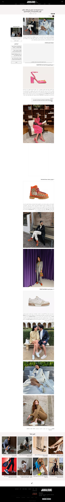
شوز (49, 428)
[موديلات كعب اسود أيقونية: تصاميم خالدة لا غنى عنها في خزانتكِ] (55, 466)
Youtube (40, 495)
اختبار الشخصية (34, 490)
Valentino (28, 428)
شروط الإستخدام (23, 497)
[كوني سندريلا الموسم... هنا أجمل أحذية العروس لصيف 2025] (55, 445)
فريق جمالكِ (28, 497)
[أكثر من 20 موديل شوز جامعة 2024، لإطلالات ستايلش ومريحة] (24, 445)
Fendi (34, 428)
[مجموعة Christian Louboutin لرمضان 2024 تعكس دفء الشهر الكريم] (9, 466)
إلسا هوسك (37, 428)
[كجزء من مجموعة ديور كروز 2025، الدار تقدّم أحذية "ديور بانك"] (40, 445)
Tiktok (44, 495)
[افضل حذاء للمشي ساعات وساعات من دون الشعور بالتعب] (9, 445)
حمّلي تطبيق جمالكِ (46, 497)
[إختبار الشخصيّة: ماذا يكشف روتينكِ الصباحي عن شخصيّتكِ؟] (16, 32)
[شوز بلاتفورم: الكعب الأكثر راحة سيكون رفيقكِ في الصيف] (40, 466)
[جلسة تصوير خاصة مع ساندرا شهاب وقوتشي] (38, 52)
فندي (46, 428)
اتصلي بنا (36, 497)
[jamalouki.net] (32, 2)
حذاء (51, 428)
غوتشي (44, 428)
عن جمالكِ (32, 497)
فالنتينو (41, 428)
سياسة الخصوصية (18, 497)
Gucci (31, 428)
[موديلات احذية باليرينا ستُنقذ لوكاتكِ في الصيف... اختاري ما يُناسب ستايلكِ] (24, 466)
